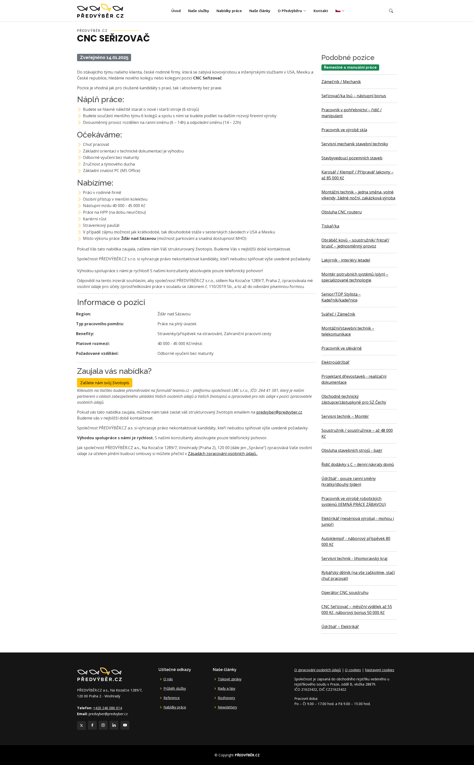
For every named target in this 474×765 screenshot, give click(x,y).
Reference (171, 698)
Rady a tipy (226, 688)
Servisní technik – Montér (345, 416)
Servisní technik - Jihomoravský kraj (354, 558)
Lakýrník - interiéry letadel (345, 260)
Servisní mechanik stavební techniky (354, 144)
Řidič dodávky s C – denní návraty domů (357, 464)
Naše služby (198, 10)
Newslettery (227, 707)
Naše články (259, 10)
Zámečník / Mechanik (341, 81)
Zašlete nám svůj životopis (104, 382)
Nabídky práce (229, 10)
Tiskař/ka (330, 226)
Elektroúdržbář (335, 362)
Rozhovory (226, 698)
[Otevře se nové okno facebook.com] (92, 725)
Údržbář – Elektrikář (340, 626)
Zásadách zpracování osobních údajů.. (222, 453)
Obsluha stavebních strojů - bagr (351, 450)
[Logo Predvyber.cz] (99, 673)
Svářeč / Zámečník (338, 314)
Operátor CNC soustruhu (344, 592)
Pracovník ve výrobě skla (344, 130)
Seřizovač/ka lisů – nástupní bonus (353, 95)
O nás (168, 679)
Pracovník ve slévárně (341, 348)
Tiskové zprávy (229, 679)
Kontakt (321, 10)
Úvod (176, 10)
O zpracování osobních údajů (317, 670)
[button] (391, 11)
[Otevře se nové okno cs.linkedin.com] (114, 725)
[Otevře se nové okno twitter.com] (81, 725)
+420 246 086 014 (107, 708)
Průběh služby (174, 688)
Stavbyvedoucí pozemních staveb (351, 158)
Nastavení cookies (379, 670)
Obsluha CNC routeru (341, 212)
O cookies (353, 670)
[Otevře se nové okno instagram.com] (103, 725)
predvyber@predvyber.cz (279, 412)
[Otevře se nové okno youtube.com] (124, 725)
